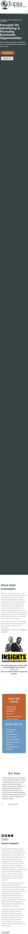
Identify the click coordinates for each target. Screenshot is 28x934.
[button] (27, 11)
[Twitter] (3, 836)
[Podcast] (9, 836)
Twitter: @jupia (5, 630)
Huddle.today (14, 669)
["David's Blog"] (12, 836)
